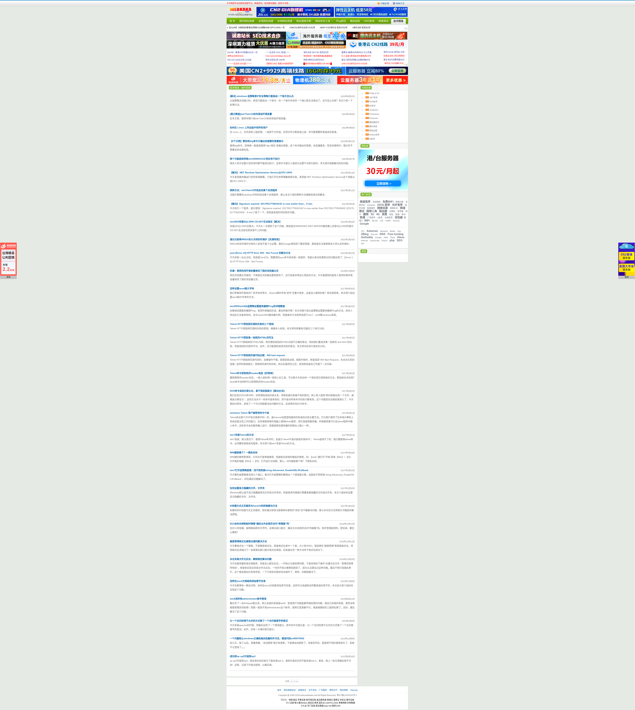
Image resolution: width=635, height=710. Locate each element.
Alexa (400, 237)
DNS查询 (369, 21)
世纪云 (343, 700)
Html (386, 237)
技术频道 (398, 21)
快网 (291, 700)
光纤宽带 (397, 204)
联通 (397, 214)
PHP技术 (373, 102)
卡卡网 (241, 12)
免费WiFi (388, 201)
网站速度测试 (290, 690)
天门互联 (311, 706)
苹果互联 (302, 700)
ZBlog (365, 234)
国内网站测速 (246, 21)
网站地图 (344, 690)
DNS (382, 234)
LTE (381, 221)
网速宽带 (365, 201)
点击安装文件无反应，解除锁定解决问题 (251, 559)
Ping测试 (341, 21)
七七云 (304, 706)
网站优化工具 (322, 21)
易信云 (311, 703)
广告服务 (323, 690)
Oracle (384, 240)
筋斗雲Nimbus (301, 703)
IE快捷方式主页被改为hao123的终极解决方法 (253, 505)
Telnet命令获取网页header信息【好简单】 (252, 373)
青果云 (330, 700)
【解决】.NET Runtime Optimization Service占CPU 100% (261, 172)
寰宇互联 (350, 700)
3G (372, 214)
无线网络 (377, 202)
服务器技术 (374, 122)
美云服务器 (321, 700)
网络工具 (371, 211)
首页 (279, 690)
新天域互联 (311, 700)
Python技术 (374, 135)
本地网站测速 (284, 21)
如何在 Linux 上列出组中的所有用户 (249, 127)
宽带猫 (400, 211)
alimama (384, 231)
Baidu (392, 231)
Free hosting (395, 234)
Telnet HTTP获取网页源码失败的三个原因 (252, 324)
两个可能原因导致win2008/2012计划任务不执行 (255, 158)
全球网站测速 (265, 21)
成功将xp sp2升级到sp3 (242, 656)
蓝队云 (322, 703)
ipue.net (327, 706)
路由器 (383, 211)
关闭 (8, 277)
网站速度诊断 (303, 21)
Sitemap (354, 690)
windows (371, 205)
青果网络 (343, 703)
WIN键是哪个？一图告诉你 (243, 452)
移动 (403, 214)
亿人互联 (290, 703)
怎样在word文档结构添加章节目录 (248, 581)
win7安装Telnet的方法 (242, 434)
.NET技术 (373, 97)
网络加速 (382, 208)
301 (362, 231)
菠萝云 (336, 700)
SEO (399, 240)
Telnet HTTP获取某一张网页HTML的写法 (251, 337)
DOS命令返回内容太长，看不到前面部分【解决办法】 (258, 390)
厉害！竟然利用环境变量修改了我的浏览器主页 (254, 270)
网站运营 (373, 130)
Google (364, 223)
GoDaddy (367, 237)
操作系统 (373, 126)
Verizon (396, 221)
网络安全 (394, 208)
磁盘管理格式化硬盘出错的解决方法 (248, 541)
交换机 (392, 211)
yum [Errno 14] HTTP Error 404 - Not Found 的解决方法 (260, 253)
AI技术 (372, 139)
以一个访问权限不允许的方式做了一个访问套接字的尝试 (259, 620)
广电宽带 (371, 217)
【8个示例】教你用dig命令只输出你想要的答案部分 (256, 141)
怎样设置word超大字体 (242, 288)
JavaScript (374, 240)
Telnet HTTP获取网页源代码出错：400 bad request (257, 355)
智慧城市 (371, 208)
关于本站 (313, 690)
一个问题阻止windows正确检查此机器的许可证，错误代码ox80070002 (267, 638)
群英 (316, 703)
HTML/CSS (374, 93)
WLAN (375, 221)
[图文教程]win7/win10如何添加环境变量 (251, 114)
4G (378, 214)
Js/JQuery (373, 110)
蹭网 (365, 214)
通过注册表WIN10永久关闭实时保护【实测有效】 (255, 239)
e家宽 (379, 217)
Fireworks (373, 118)
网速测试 (383, 21)
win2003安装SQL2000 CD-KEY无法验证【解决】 (256, 221)
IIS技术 (372, 106)
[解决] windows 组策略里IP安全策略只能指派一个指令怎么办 (262, 96)
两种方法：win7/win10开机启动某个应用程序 (253, 190)
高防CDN (336, 706)
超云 (295, 700)
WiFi (367, 220)
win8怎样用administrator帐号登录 (248, 598)
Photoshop (374, 114)
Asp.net (374, 234)
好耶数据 (351, 703)
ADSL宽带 (383, 204)
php (392, 240)
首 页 (232, 21)
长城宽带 (389, 217)
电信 (391, 214)
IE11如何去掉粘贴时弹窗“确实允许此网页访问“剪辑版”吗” (260, 523)
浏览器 (399, 217)
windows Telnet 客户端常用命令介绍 (249, 412)
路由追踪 (355, 21)
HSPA (388, 221)
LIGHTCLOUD (331, 703)
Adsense (372, 231)
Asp (399, 231)
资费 (384, 214)
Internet (364, 240)
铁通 (362, 217)
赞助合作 (333, 690)
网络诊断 (399, 202)
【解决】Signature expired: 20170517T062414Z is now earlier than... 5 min (271, 203)
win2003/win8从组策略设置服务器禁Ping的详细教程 (257, 306)
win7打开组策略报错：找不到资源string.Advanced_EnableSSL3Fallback (269, 470)
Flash (392, 237)
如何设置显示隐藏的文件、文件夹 (247, 488)
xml (362, 243)
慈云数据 (320, 706)
